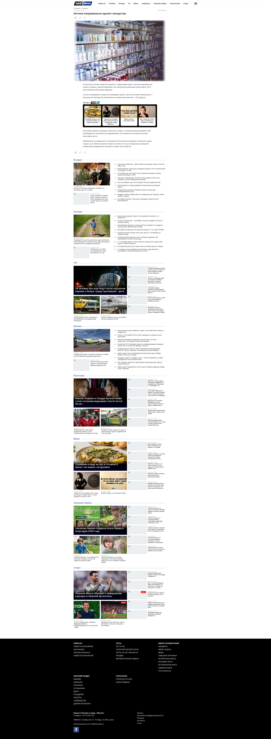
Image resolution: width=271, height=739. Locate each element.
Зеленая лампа (160, 3)
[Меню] (195, 3)
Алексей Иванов (162, 10)
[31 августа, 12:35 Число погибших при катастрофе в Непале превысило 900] (114, 305)
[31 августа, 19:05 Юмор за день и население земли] (114, 481)
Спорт (185, 3)
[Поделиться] (84, 17)
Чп (129, 3)
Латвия (112, 3)
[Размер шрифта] (75, 17)
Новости (102, 3)
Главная (77, 8)
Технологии (175, 3)
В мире (122, 3)
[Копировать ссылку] (80, 17)
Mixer (136, 3)
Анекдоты (146, 3)
